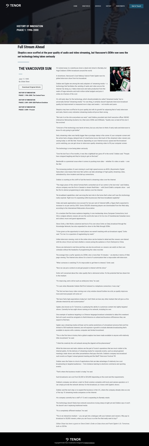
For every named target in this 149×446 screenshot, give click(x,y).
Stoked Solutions (89, 443)
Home (75, 6)
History (108, 6)
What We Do (86, 6)
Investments (120, 6)
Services (98, 6)
